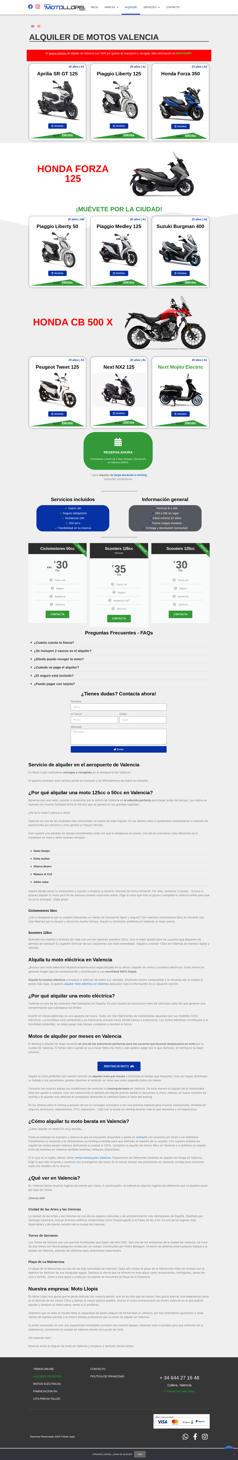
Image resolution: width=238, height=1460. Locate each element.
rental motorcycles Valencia (93, 1157)
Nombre (76, 701)
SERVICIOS (150, 7)
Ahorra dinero (42, 866)
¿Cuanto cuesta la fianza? (54, 642)
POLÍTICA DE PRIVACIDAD (107, 1376)
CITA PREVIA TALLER (46, 1398)
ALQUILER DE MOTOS (47, 1376)
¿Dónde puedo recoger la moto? (59, 659)
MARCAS (110, 7)
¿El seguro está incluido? (54, 675)
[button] (119, 643)
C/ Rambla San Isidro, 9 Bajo (179, 1391)
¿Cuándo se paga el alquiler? (56, 667)
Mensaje (76, 726)
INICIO (94, 7)
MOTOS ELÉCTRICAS (47, 1383)
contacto (141, 1137)
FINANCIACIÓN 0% (45, 1391)
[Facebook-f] (195, 1436)
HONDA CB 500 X (73, 322)
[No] (234, 1454)
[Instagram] (205, 1436)
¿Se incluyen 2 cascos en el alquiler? (62, 651)
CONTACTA (57, 614)
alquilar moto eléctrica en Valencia (86, 983)
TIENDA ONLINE (43, 1369)
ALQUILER (131, 7)
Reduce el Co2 (43, 874)
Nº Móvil (76, 714)
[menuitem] (33, 26)
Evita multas (42, 858)
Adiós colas (41, 882)
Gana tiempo (42, 850)
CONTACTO (173, 7)
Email (122, 714)
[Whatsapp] (185, 1436)
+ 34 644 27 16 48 (179, 1377)
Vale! (139, 1454)
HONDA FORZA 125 (73, 173)
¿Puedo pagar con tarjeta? (54, 684)
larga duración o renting (130, 475)
